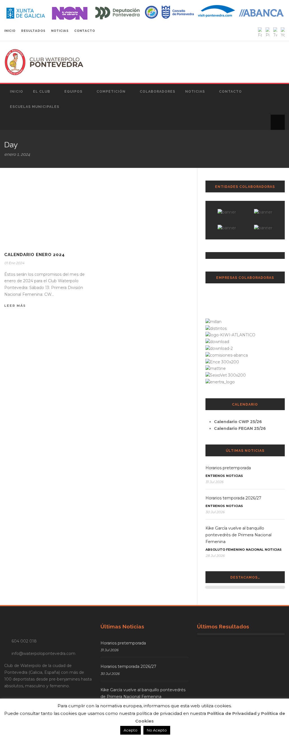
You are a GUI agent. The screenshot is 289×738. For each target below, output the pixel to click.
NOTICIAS (60, 31)
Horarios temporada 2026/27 (233, 498)
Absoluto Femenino (225, 550)
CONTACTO (84, 31)
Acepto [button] (130, 730)
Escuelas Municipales (34, 107)
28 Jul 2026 (214, 556)
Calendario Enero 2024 (34, 254)
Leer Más (15, 306)
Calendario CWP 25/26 (238, 421)
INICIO (10, 31)
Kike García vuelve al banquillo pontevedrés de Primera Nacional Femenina (238, 535)
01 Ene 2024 (14, 263)
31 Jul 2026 (214, 482)
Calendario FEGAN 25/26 (240, 428)
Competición (111, 92)
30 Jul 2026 (214, 512)
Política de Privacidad (232, 713)
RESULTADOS (33, 31)
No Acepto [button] (157, 730)
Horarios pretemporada (228, 467)
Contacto (230, 92)
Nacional (255, 550)
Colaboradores (157, 92)
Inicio (16, 92)
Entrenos (215, 476)
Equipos (73, 92)
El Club (41, 92)
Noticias (195, 92)
